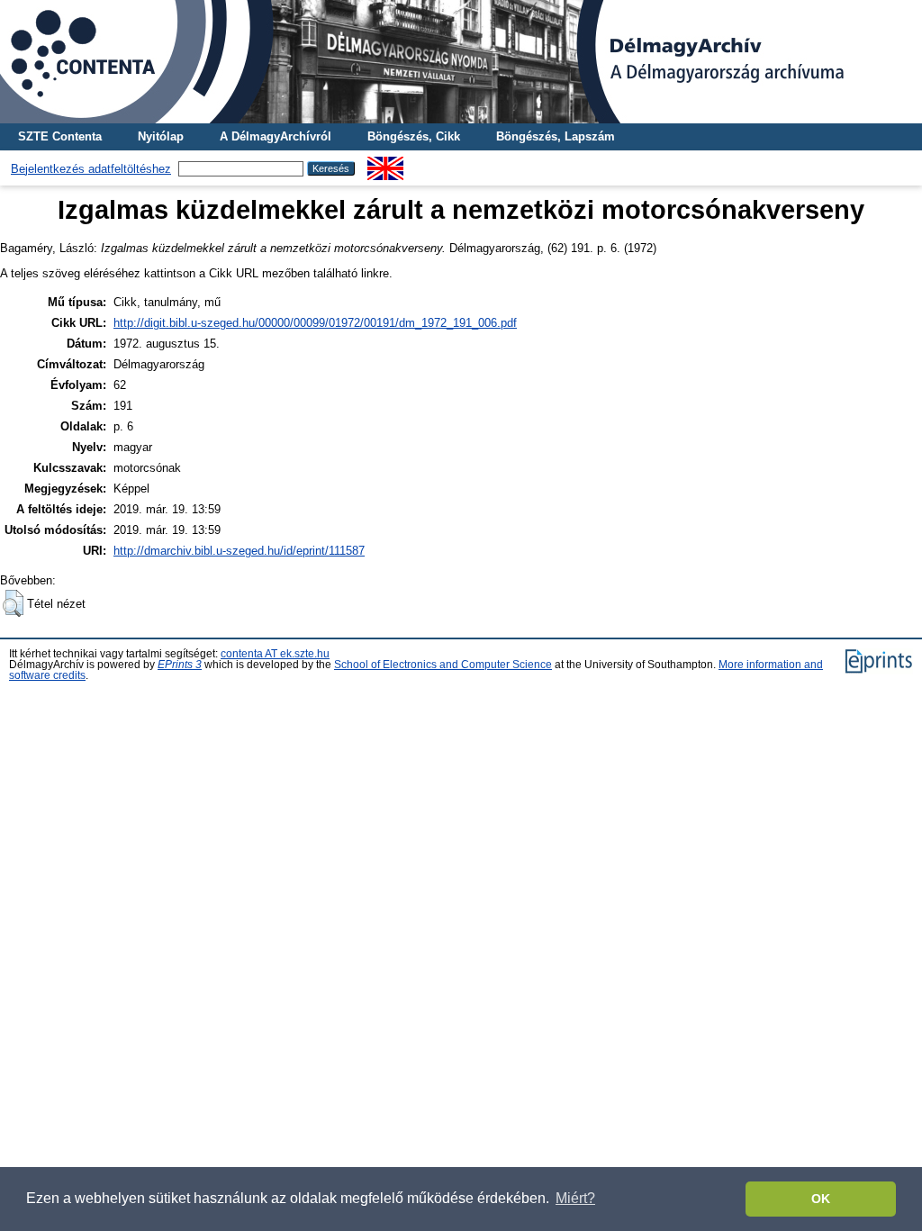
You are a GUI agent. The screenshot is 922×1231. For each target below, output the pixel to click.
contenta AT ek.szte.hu (275, 653)
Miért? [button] (575, 1198)
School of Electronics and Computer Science (443, 664)
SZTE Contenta (60, 136)
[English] (385, 163)
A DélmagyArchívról (275, 136)
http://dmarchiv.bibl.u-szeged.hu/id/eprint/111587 (239, 550)
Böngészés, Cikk (413, 136)
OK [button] (820, 1198)
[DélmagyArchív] (461, 61)
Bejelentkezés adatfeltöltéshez (91, 169)
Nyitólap (161, 136)
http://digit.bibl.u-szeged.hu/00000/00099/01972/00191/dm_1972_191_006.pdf (315, 323)
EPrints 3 (180, 664)
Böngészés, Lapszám (555, 136)
